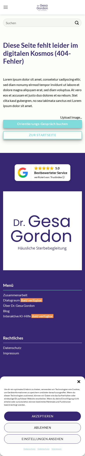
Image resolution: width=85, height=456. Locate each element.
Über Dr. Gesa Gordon (19, 305)
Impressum (56, 449)
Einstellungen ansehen (42, 439)
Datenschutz (29, 449)
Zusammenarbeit (15, 295)
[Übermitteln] (77, 23)
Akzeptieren (42, 416)
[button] (79, 382)
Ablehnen (42, 427)
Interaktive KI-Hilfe (17, 316)
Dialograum (11, 300)
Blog (6, 311)
